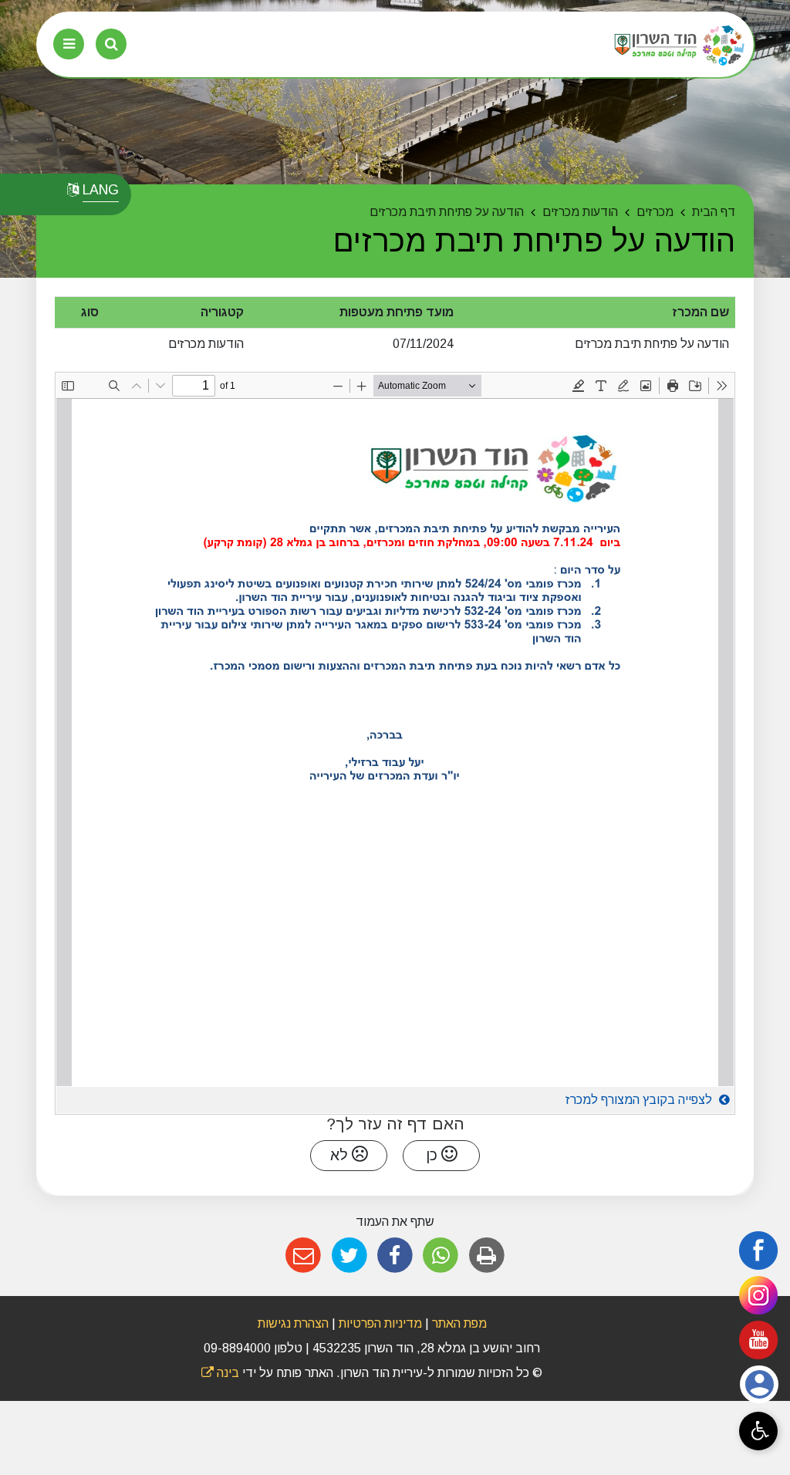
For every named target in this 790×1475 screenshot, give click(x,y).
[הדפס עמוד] (486, 1255)
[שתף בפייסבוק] (394, 1255)
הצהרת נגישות (293, 1323)
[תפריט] (68, 44)
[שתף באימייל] (303, 1255)
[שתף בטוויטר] (349, 1255)
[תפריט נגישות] (758, 1431)
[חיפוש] (111, 44)
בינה (220, 1372)
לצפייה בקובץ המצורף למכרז (640, 1099)
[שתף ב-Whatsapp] (440, 1255)
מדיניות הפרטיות (379, 1323)
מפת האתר (459, 1323)
